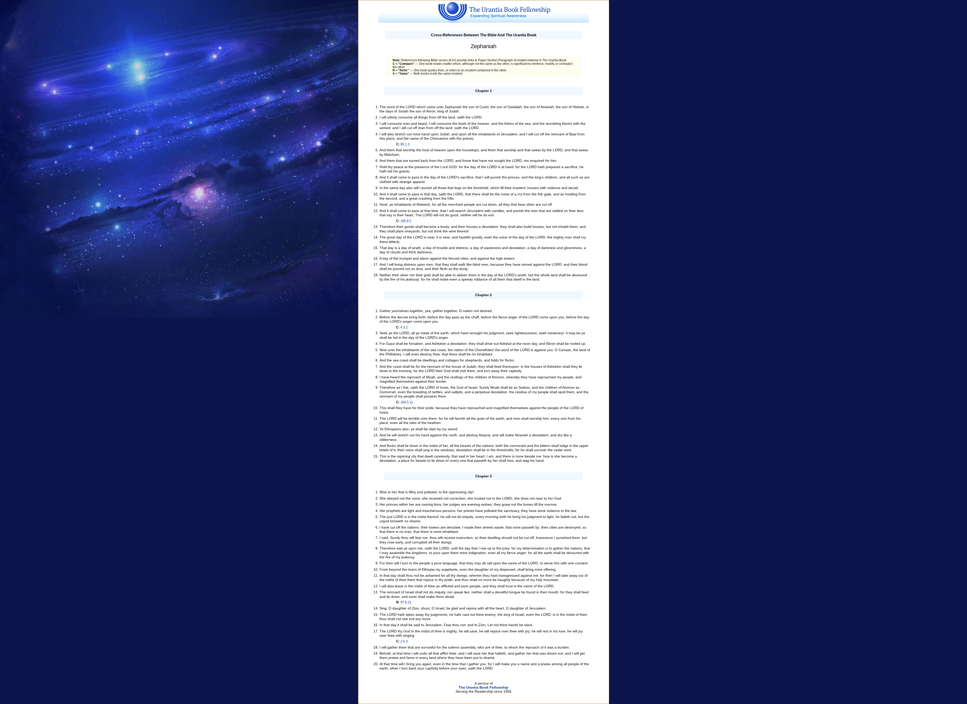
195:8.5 (405, 221)
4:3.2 (404, 327)
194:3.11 (406, 402)
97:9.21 (405, 602)
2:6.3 (404, 641)
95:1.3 (404, 144)
